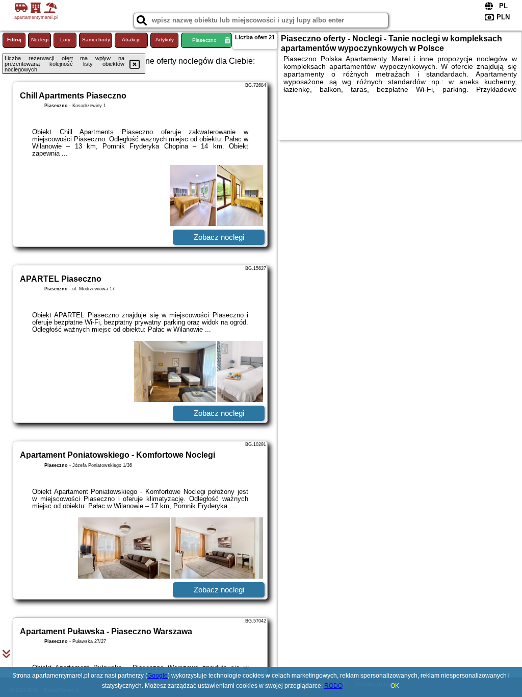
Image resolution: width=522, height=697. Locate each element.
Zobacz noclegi (219, 237)
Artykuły (164, 39)
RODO (333, 685)
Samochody (96, 39)
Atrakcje (131, 39)
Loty (65, 39)
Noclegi (39, 39)
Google (157, 675)
